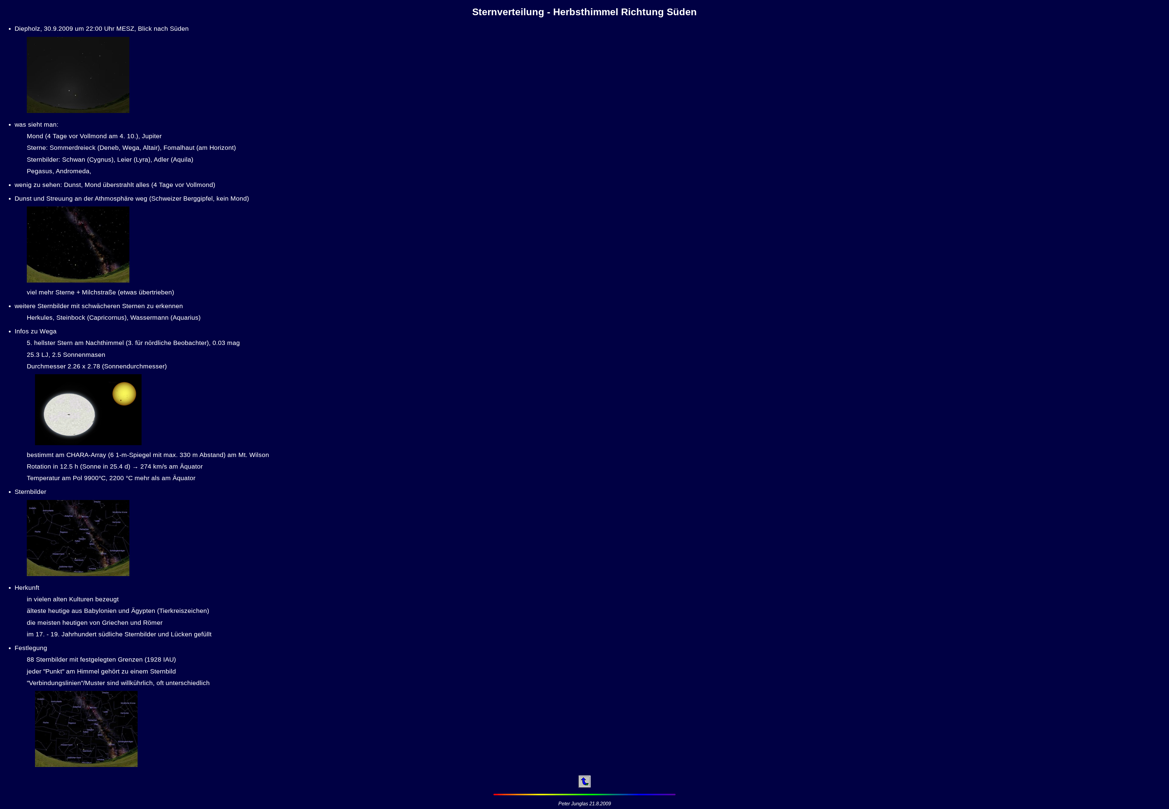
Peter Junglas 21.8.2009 (584, 803)
